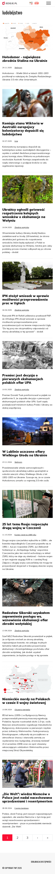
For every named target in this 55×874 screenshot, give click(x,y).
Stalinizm (18, 68)
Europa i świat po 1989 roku (25, 535)
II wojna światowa (22, 808)
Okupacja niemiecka (22, 710)
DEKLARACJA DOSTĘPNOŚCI (41, 861)
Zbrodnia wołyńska (22, 227)
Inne (16, 141)
